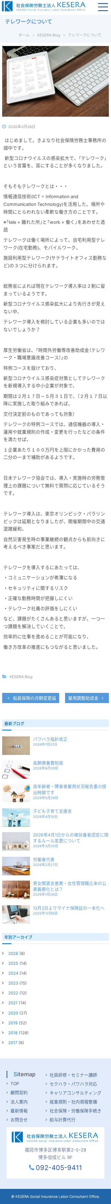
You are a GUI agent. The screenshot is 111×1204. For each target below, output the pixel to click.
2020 (13, 1012)
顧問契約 (19, 1092)
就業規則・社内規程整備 (73, 1101)
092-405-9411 (59, 1168)
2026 (13, 953)
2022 (13, 992)
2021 (13, 1002)
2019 (13, 1022)
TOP (14, 1083)
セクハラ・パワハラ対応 (73, 1083)
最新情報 (19, 1110)
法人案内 (19, 1101)
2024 (13, 973)
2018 (13, 1032)
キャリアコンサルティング (75, 1092)
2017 (12, 1042)
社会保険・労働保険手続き (75, 1110)
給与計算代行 (63, 1119)
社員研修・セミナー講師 (73, 1075)
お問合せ (19, 1119)
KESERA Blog (48, 35)
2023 (13, 983)
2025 (13, 963)
